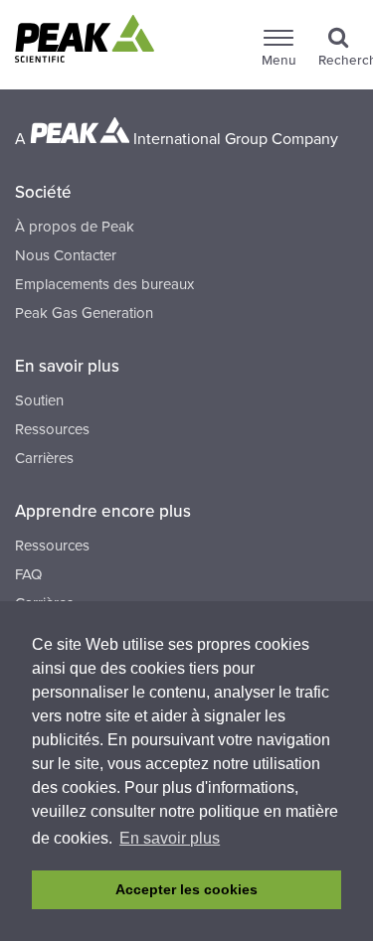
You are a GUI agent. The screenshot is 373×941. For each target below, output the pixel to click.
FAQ (28, 574)
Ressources (52, 429)
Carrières (44, 458)
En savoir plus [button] (169, 838)
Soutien (39, 400)
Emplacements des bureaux (104, 284)
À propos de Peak (74, 226)
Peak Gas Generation (84, 313)
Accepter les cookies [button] (186, 889)
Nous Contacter (65, 255)
